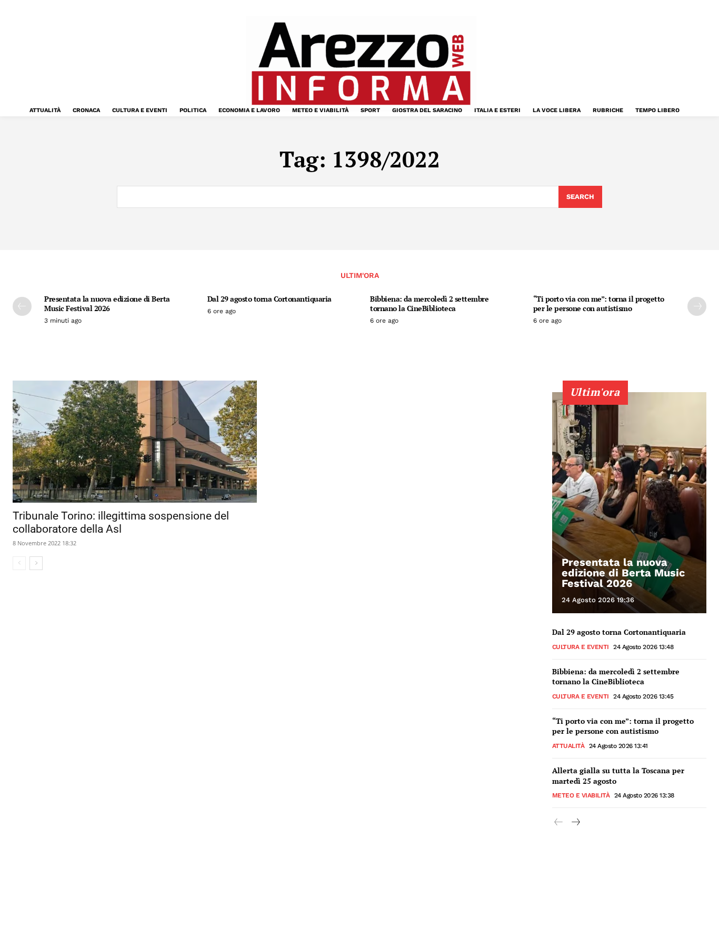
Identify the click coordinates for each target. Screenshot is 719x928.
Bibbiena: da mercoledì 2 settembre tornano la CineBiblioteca (429, 303)
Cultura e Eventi (580, 647)
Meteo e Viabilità (581, 795)
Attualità (568, 746)
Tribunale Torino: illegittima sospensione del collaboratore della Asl (121, 522)
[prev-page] (22, 306)
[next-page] (696, 306)
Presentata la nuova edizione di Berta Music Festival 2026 (107, 303)
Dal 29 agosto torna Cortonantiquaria (269, 299)
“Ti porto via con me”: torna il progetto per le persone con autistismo (598, 303)
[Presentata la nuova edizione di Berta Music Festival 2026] (629, 502)
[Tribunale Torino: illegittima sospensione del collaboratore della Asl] (135, 442)
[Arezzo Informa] (360, 64)
